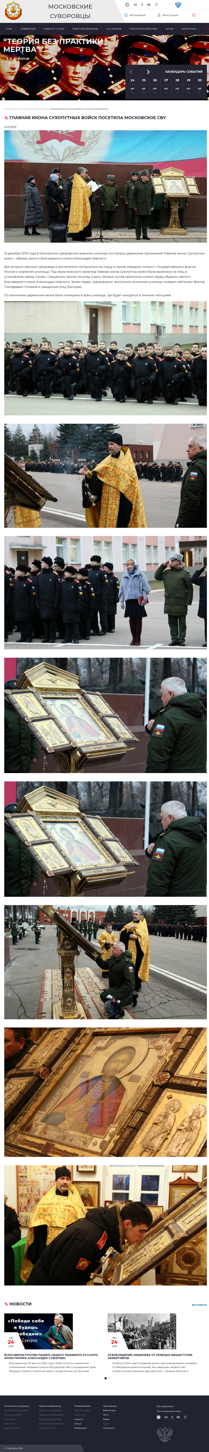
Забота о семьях (82, 1410)
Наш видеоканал (165, 1406)
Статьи (77, 1424)
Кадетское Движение (50, 1406)
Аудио (106, 1424)
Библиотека (189, 29)
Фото (106, 1415)
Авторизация (137, 15)
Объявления (28, 29)
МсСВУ (169, 29)
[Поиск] (194, 15)
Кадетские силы (47, 1428)
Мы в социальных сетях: (169, 1411)
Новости (78, 1419)
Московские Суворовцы (70, 11)
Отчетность (109, 1428)
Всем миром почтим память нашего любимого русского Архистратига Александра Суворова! (51, 1356)
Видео (106, 1419)
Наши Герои (10, 1419)
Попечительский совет (143, 29)
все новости (199, 1304)
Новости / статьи (54, 29)
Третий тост (80, 1415)
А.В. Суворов (113, 29)
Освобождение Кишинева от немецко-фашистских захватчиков (150, 1356)
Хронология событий (50, 1410)
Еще (206, 29)
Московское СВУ (13, 1415)
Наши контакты (12, 1428)
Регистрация (170, 15)
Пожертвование (82, 1406)
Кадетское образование (51, 1415)
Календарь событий (184, 72)
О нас (9, 29)
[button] (104, 92)
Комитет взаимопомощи (51, 1424)
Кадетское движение (85, 29)
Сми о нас (9, 1424)
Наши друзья (110, 1406)
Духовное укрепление (50, 1419)
